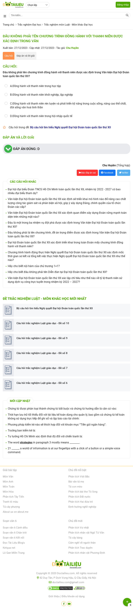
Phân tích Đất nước (79, 496)
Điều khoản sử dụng (73, 596)
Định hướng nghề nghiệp (82, 506)
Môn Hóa (8, 491)
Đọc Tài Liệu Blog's (14, 542)
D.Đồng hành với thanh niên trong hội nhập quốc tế (41, 116)
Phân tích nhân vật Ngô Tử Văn (86, 532)
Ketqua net (9, 547)
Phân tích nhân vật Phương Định (86, 552)
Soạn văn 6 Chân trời (15, 532)
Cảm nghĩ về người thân (82, 542)
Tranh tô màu (10, 501)
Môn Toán (8, 486)
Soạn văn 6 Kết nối (13, 537)
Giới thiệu (54, 596)
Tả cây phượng (11, 506)
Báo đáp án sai (88, 172)
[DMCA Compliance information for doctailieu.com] (79, 589)
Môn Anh (8, 481)
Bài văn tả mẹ (76, 481)
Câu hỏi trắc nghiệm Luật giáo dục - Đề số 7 (42, 368)
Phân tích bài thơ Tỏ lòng (82, 491)
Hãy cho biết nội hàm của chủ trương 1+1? (34, 266)
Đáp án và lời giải (26, 55)
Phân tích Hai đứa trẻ (80, 501)
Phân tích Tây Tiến (13, 496)
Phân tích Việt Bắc (79, 476)
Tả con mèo (75, 486)
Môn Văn (8, 476)
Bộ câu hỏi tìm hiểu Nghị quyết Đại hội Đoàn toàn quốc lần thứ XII (70, 127)
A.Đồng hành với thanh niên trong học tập (35, 86)
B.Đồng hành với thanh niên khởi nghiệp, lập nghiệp (41, 94)
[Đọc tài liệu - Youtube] (69, 603)
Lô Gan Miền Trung (13, 552)
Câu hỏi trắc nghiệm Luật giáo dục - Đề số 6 (42, 383)
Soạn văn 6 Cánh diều (15, 527)
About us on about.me (15, 511)
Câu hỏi (9, 55)
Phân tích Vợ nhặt (78, 527)
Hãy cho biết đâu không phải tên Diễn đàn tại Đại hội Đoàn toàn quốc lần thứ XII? (57, 272)
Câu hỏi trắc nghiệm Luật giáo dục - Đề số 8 (42, 353)
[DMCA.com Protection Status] (60, 589)
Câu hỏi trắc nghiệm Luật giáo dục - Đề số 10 (42, 323)
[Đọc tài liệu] (63, 603)
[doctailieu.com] (66, 564)
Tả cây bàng (75, 537)
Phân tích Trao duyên (80, 547)
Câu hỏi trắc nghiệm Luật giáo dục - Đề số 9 (42, 338)
